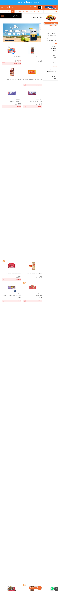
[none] (32, 54)
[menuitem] (56, 11)
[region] (11, 13)
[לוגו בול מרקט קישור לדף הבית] (50, 7)
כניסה (2, 7)
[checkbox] (50, 33)
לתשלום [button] (2, 15)
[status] (15, 15)
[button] (24, 7)
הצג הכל (55, 64)
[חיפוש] (39, 7)
